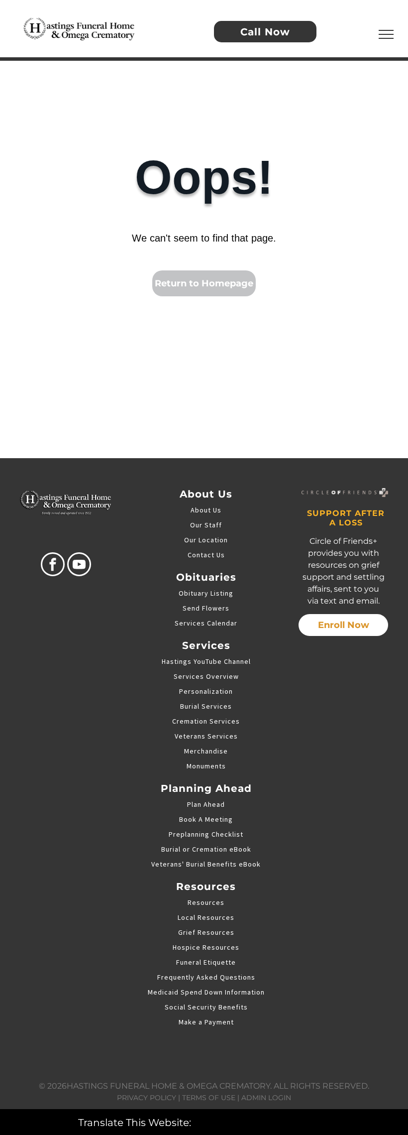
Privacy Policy (146, 1097)
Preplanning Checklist (206, 834)
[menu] (386, 34)
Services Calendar (206, 623)
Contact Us (206, 554)
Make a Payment (206, 1021)
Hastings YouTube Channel (206, 661)
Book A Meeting (206, 819)
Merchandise (206, 751)
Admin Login (266, 1097)
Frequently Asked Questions (206, 977)
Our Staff (206, 524)
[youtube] (79, 565)
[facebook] (53, 565)
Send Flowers (206, 608)
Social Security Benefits (206, 1007)
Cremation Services (206, 721)
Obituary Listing (206, 593)
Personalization (206, 691)
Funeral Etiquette (206, 962)
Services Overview (206, 676)
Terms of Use (208, 1097)
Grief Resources (206, 932)
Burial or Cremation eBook (206, 849)
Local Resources (206, 917)
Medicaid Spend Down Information (206, 992)
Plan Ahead (206, 804)
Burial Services (206, 706)
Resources (206, 902)
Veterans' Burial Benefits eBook (206, 864)
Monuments (206, 765)
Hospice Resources (206, 947)
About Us (206, 509)
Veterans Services (206, 736)
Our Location (206, 539)
